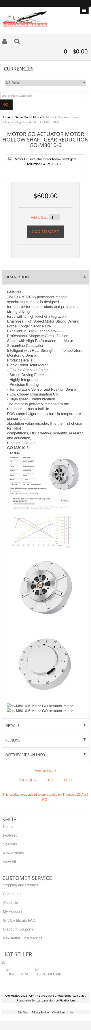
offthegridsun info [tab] (25, 754)
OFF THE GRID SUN (41, 995)
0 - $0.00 (76, 51)
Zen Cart (78, 995)
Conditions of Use (63, 1012)
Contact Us (12, 894)
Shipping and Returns (20, 885)
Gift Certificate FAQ (19, 920)
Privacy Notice (40, 1012)
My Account (12, 911)
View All (9, 862)
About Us (10, 903)
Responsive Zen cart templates (35, 1000)
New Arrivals (13, 853)
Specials (10, 844)
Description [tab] (17, 276)
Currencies (19, 68)
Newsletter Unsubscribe (22, 938)
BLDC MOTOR (49, 974)
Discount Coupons (18, 929)
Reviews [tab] (12, 740)
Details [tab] (12, 725)
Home (6, 117)
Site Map (23, 1012)
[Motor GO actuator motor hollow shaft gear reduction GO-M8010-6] (43, 161)
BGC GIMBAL (19, 974)
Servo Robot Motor (28, 117)
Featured (10, 835)
